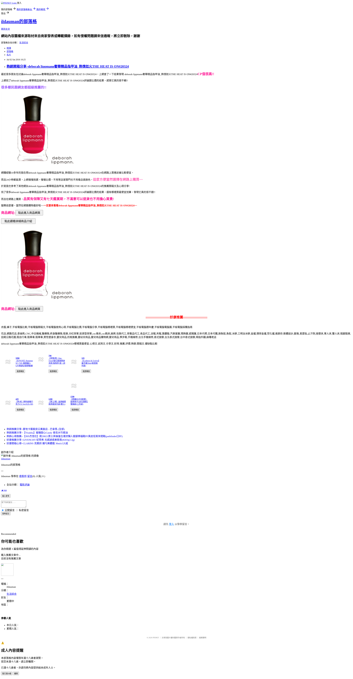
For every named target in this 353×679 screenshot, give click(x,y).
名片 (9, 55)
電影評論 (25, 484)
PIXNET (156, 638)
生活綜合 (23, 42)
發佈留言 (5, 514)
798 (50, 356)
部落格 (10, 51)
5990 (17, 358)
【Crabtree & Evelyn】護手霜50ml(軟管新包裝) (90, 363)
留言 (29, 476)
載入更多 (5, 496)
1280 (50, 399)
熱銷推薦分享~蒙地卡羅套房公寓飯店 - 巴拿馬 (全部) (36, 429)
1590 (72, 397)
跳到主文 (5, 29)
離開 (16, 674)
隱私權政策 (192, 638)
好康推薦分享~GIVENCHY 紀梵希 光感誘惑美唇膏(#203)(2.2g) (41, 439)
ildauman (5, 458)
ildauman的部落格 (19, 21)
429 (17, 399)
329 (82, 358)
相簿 (9, 48)
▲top (4, 490)
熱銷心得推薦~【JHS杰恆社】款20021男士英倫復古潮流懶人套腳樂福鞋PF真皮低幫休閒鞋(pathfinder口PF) (65, 436)
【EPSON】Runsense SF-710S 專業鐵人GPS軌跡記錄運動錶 (24, 363)
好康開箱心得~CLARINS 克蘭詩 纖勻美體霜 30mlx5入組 (37, 443)
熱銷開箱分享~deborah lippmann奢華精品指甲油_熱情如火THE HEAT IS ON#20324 (68, 66)
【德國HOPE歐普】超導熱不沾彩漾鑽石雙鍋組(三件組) (79, 401)
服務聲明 (202, 638)
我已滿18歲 (6, 674)
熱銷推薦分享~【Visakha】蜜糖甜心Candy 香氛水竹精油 (37, 432)
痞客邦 (23, 476)
